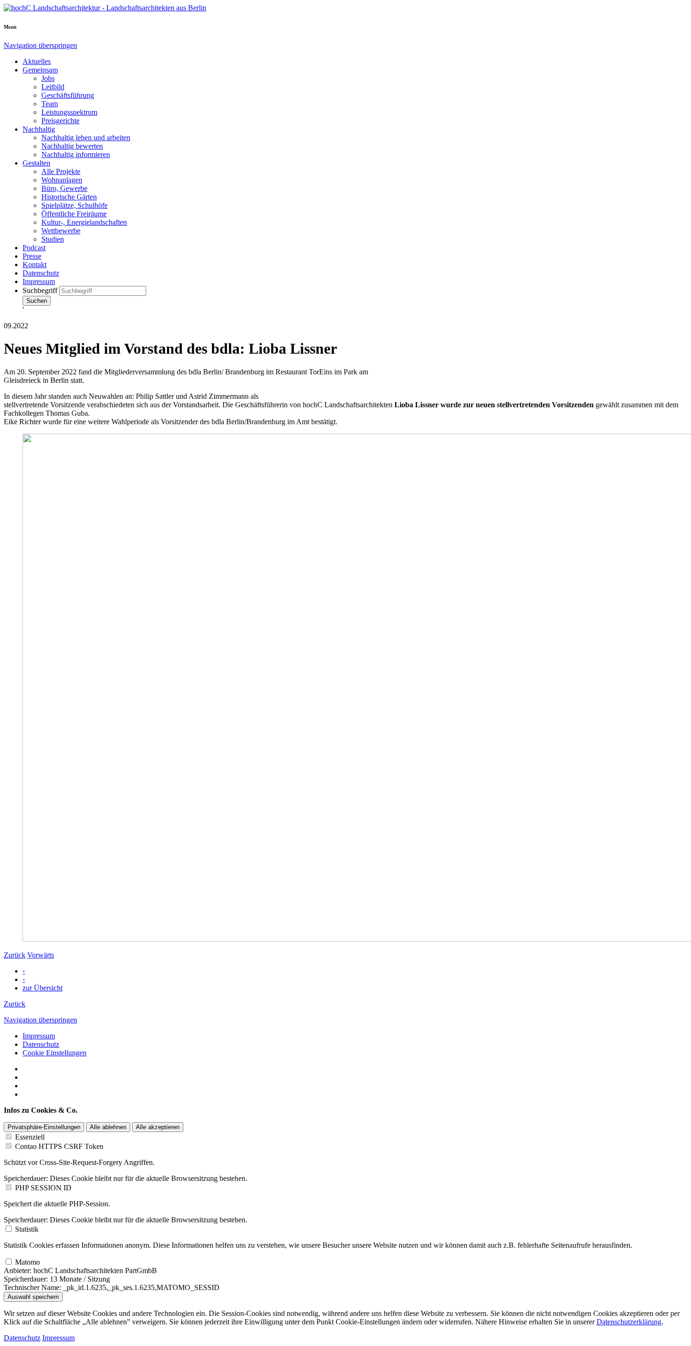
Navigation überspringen (40, 45)
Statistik (27, 1229)
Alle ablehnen (108, 1127)
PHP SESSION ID (43, 1188)
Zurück (14, 1004)
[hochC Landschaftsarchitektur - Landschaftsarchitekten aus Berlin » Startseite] (105, 8)
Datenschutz (41, 1044)
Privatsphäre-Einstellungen (44, 1127)
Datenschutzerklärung (629, 1322)
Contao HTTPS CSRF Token (59, 1146)
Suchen (36, 300)
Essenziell (30, 1137)
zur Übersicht (43, 988)
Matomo (27, 1262)
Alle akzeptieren (158, 1127)
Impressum (39, 1036)
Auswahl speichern (33, 1296)
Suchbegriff (41, 290)
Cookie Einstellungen (54, 1053)
